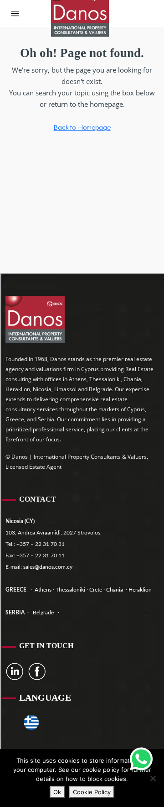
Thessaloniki (69, 589)
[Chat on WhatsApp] (141, 759)
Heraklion (140, 589)
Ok (57, 792)
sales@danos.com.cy (47, 567)
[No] (152, 778)
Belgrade (43, 612)
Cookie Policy (92, 792)
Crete (96, 589)
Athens (42, 589)
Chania (115, 589)
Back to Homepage (82, 126)
